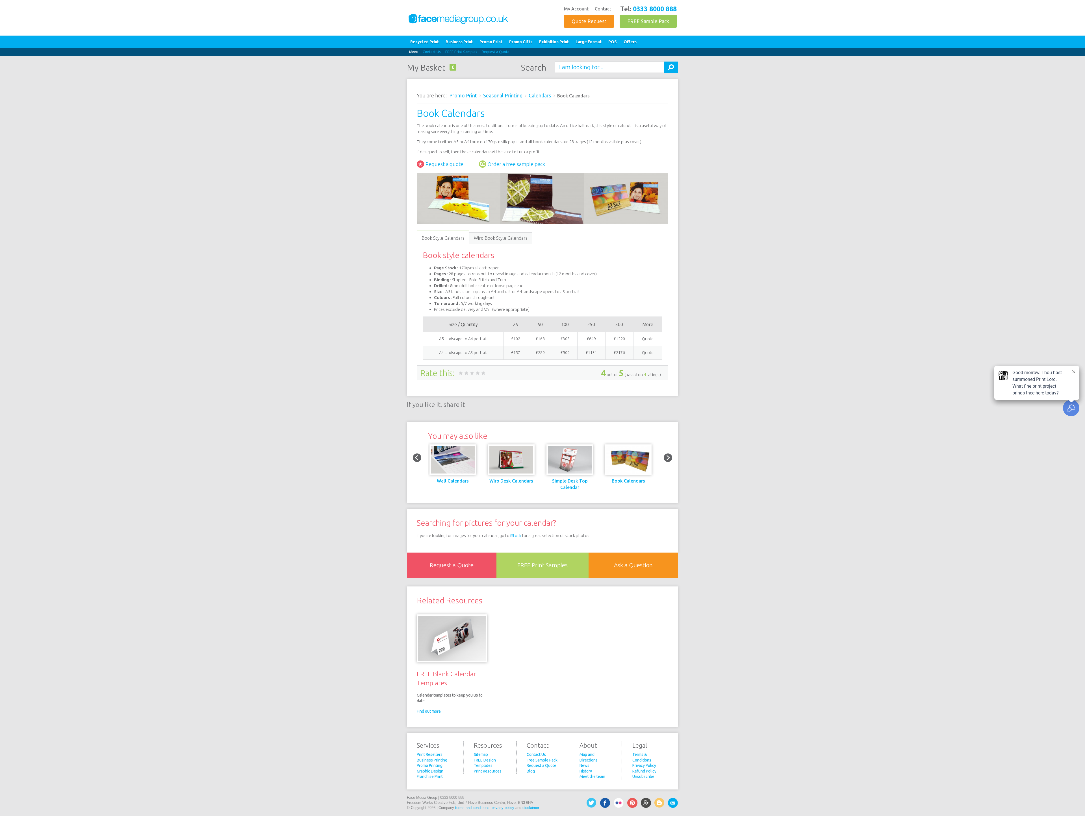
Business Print (459, 42)
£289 (540, 352)
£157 (515, 352)
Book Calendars (628, 480)
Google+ (646, 803)
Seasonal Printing (502, 95)
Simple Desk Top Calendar (570, 484)
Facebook (605, 803)
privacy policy (503, 808)
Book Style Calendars (443, 238)
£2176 (619, 352)
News (584, 765)
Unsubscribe (643, 776)
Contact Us (432, 52)
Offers (630, 42)
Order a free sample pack (516, 164)
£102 (515, 339)
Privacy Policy (644, 765)
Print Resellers (429, 754)
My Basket (426, 67)
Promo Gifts (520, 42)
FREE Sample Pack (648, 21)
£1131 (591, 352)
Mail (673, 803)
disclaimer (530, 808)
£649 (591, 339)
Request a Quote (495, 52)
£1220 (619, 339)
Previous (417, 457)
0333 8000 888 (655, 8)
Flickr (619, 803)
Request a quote (444, 164)
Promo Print (490, 42)
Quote (648, 339)
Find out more (429, 711)
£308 (565, 339)
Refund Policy (644, 771)
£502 (565, 352)
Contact (603, 8)
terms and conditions (472, 808)
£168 (540, 339)
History (586, 771)
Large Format (589, 42)
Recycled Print (424, 42)
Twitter (592, 803)
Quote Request (589, 21)
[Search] (671, 67)
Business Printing (432, 760)
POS (612, 42)
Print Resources (488, 771)
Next (668, 457)
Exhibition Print (554, 42)
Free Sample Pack (542, 760)
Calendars (540, 95)
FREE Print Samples (461, 52)
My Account (576, 8)
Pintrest (632, 803)
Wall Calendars (453, 480)
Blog (531, 771)
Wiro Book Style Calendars (501, 238)
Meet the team (592, 776)
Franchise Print (430, 776)
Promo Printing (429, 765)
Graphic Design (430, 771)
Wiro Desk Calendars (511, 480)
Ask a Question (633, 565)
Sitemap (481, 754)
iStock (515, 535)
